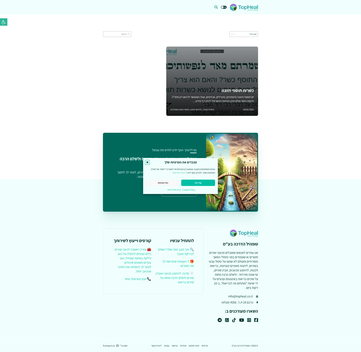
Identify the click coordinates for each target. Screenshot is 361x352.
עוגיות (166, 345)
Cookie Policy (188, 189)
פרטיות (205, 345)
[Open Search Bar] (216, 7)
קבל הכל (198, 182)
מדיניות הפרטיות (180, 172)
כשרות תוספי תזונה (238, 90)
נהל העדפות (163, 182)
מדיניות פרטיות (174, 189)
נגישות (175, 345)
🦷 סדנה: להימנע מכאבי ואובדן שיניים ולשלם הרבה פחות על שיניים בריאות (175, 277)
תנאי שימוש (194, 345)
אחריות (183, 345)
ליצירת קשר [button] (156, 345)
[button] (3, 22)
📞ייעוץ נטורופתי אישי (138, 279)
